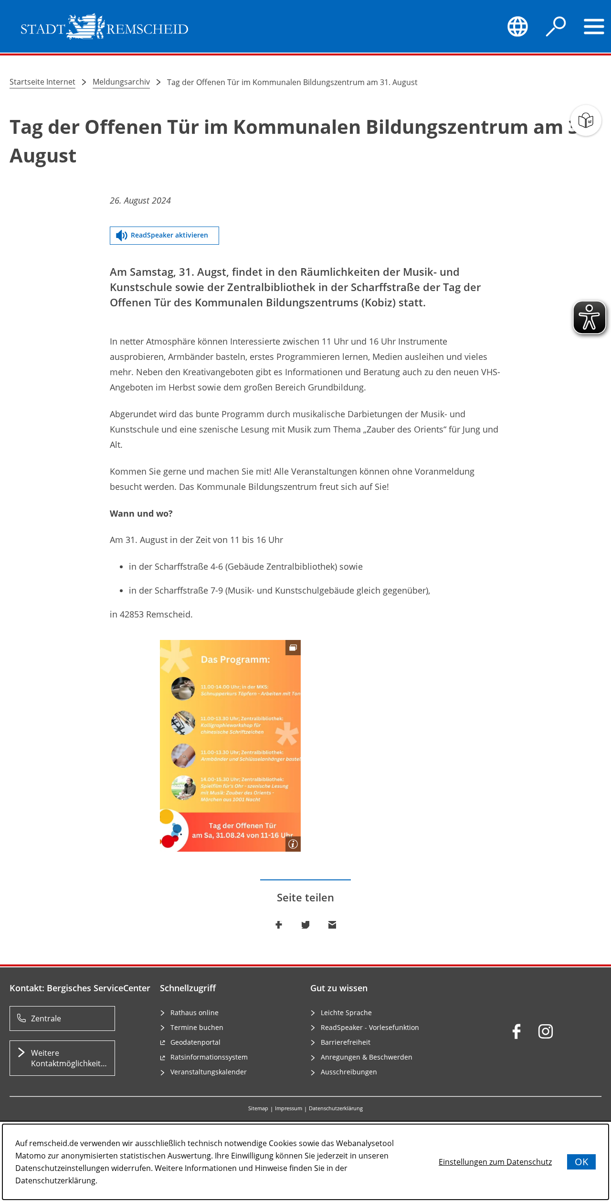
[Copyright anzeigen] (293, 844)
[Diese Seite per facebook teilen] (279, 925)
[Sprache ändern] (517, 26)
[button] (230, 745)
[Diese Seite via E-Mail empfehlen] (332, 925)
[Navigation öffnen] (594, 26)
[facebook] (516, 1031)
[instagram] (546, 1031)
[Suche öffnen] (556, 26)
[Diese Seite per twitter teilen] (305, 925)
